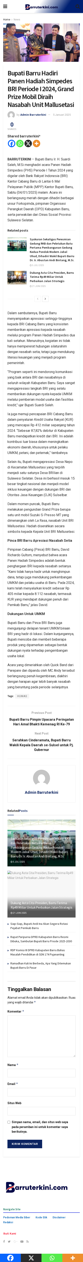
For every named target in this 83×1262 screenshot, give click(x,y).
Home (6, 19)
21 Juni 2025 (39, 286)
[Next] (45, 299)
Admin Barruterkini (33, 114)
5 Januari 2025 (62, 114)
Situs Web (14, 1103)
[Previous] (37, 299)
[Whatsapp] (20, 143)
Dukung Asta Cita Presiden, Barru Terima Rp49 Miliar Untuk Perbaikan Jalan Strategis (52, 277)
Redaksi (8, 1222)
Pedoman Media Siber (16, 1217)
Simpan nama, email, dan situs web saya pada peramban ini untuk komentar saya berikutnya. (40, 1126)
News (17, 19)
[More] (36, 143)
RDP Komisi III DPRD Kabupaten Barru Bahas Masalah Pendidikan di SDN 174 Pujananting (37, 952)
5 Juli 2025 (38, 265)
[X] (28, 143)
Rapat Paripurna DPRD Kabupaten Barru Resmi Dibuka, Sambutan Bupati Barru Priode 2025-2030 (41, 939)
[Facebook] (11, 143)
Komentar (15, 1011)
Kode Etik (41, 1217)
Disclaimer (59, 1217)
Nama (13, 1065)
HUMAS (22, 696)
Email (12, 1084)
